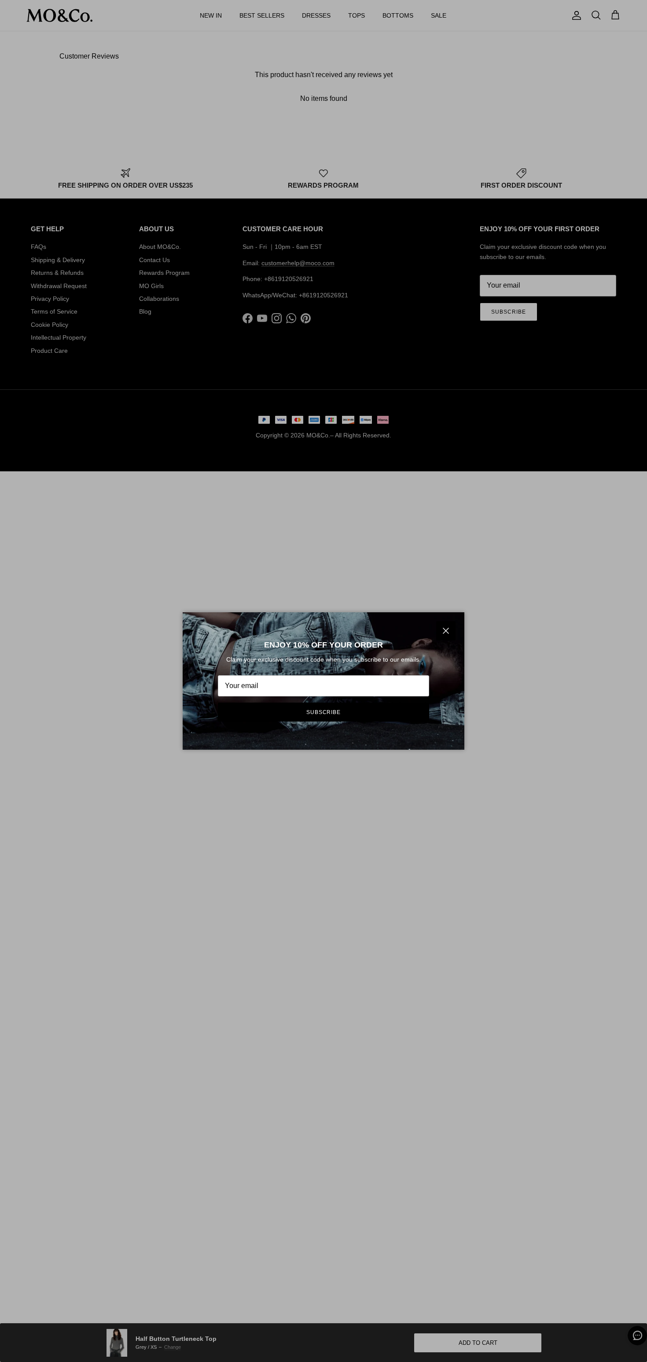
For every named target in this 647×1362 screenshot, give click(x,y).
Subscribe (323, 712)
